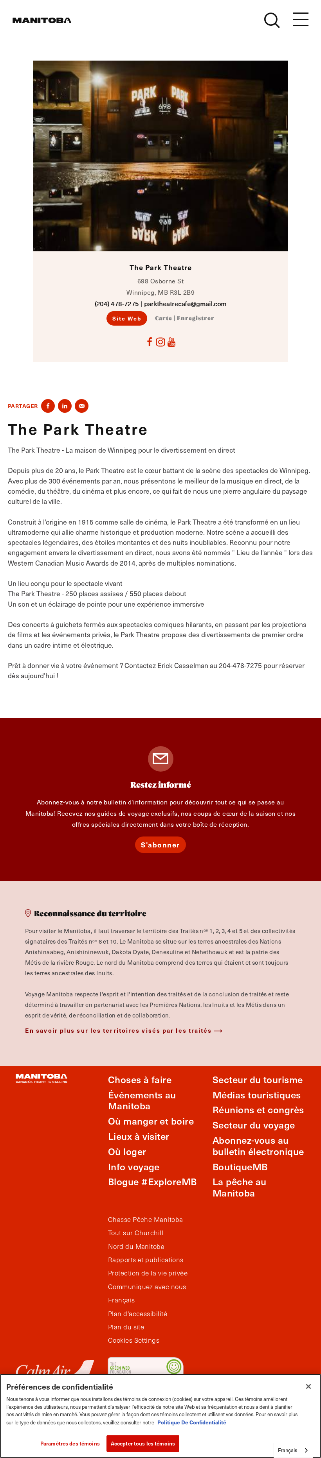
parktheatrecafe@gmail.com (185, 303)
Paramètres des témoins (70, 1443)
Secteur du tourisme (258, 1079)
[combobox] (293, 1450)
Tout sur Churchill (135, 1233)
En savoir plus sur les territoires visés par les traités (118, 1030)
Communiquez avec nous (147, 1287)
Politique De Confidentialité (191, 1422)
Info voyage (134, 1166)
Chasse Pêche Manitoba (145, 1219)
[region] (160, 1416)
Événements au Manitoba (142, 1100)
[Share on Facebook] (48, 406)
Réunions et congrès (258, 1109)
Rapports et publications (146, 1260)
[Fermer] (308, 1386)
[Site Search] (272, 20)
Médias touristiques (257, 1094)
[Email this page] (81, 406)
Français (121, 1300)
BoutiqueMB (240, 1166)
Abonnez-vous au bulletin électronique (258, 1145)
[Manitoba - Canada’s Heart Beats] (42, 20)
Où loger (127, 1151)
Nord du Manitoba (136, 1246)
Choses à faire (139, 1079)
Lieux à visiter (139, 1136)
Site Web (127, 318)
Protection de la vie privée (148, 1273)
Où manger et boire (151, 1121)
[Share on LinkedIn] (65, 406)
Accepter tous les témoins (143, 1443)
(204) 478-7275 (117, 303)
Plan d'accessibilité (137, 1314)
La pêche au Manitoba (240, 1187)
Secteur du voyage (254, 1124)
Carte (163, 318)
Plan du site (126, 1327)
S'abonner (160, 844)
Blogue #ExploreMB (152, 1181)
